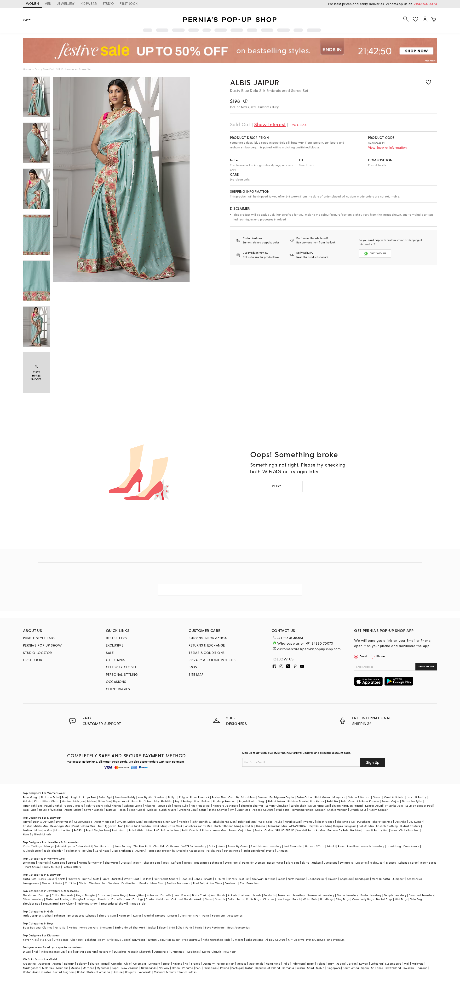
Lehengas (29, 862)
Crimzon (282, 850)
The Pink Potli (142, 846)
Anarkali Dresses (154, 915)
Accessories (414, 878)
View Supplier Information (387, 147)
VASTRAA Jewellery (193, 846)
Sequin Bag (50, 903)
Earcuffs (166, 895)
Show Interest (270, 124)
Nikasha (150, 805)
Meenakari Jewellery (291, 895)
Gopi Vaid (30, 809)
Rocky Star (219, 797)
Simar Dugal (137, 809)
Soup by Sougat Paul (419, 805)
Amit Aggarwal (200, 805)
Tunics (188, 862)
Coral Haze (102, 850)
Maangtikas (136, 895)
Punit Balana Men (83, 825)
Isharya (49, 846)
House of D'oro (315, 846)
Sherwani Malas (52, 883)
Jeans (281, 878)
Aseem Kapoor (378, 809)
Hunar (221, 846)
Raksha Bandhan (86, 951)
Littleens (238, 939)
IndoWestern (110, 883)
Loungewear (31, 883)
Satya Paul (89, 797)
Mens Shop (157, 883)
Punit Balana (202, 801)
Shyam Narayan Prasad (347, 805)
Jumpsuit (398, 878)
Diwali (27, 951)
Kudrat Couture (410, 825)
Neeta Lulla (181, 805)
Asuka (278, 821)
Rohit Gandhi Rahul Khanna (104, 805)
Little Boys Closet (118, 939)
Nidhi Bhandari (54, 850)
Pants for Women (253, 862)
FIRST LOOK (129, 3)
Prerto (270, 850)
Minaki (331, 846)
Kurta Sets (58, 862)
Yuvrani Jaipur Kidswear (164, 939)
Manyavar (339, 797)
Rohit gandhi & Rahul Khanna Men (214, 821)
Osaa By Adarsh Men (241, 797)
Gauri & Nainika (394, 797)
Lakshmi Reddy (95, 939)
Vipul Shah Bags (122, 850)
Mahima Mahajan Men (37, 830)
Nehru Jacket (47, 878)
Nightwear (377, 862)
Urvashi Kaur (358, 809)
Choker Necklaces (157, 899)
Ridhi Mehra (322, 797)
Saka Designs (254, 939)
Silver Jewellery (33, 899)
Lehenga (59, 915)
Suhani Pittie (232, 850)
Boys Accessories (238, 927)
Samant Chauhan (276, 805)
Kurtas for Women (90, 862)
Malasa (152, 809)
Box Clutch (67, 903)
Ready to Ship (51, 866)
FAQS (193, 667)
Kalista (27, 801)
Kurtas (86, 878)
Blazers (232, 878)
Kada (199, 899)
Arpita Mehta (73, 809)
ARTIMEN (247, 825)
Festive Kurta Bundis (134, 883)
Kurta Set (125, 915)
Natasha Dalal (50, 797)
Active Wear (214, 883)
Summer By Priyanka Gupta (276, 797)
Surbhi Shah (298, 805)
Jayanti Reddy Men (375, 830)
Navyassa (138, 939)
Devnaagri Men (60, 825)
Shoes (209, 899)
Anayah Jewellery (372, 846)
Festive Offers (72, 866)
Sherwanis (112, 862)
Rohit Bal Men (247, 821)
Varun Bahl (164, 805)
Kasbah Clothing (387, 825)
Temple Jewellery (395, 895)
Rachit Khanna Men (227, 825)
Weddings (193, 951)
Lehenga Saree (408, 862)
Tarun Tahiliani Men (138, 825)
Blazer (163, 927)
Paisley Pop (214, 850)
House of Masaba (50, 809)
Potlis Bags (253, 899)
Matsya (111, 809)
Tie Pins (146, 878)
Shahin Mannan (337, 809)
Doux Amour (411, 846)
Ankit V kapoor (104, 821)
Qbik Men (159, 825)
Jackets (316, 862)
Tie (242, 883)
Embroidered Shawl (113, 903)
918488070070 (425, 4)
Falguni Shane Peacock (194, 797)
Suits (96, 878)
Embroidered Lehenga (82, 915)
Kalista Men (366, 825)
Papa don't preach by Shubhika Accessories (175, 850)
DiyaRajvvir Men (320, 825)
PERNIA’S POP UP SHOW (42, 645)
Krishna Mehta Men (35, 825)
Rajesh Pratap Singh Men (160, 821)
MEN (48, 3)
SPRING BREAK (284, 830)
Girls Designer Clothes (37, 915)
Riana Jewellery (348, 846)
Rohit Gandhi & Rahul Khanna (360, 801)
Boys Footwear (215, 927)
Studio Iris (282, 809)
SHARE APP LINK (426, 666)
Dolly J (172, 797)
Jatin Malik (175, 825)
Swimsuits (346, 862)
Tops (166, 862)
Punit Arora (119, 830)
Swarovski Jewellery (320, 895)
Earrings (44, 895)
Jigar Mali (243, 809)
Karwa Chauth (211, 951)
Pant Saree (32, 866)
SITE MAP (196, 674)
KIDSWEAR (88, 3)
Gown (137, 862)
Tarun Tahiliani (32, 805)
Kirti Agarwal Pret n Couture (306, 939)
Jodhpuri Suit (317, 878)
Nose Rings (120, 895)
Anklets (232, 895)
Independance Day (53, 951)
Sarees (72, 862)
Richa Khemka (218, 809)
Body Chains (200, 895)
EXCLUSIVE (114, 645)
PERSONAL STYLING (122, 674)
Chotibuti (76, 939)
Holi (36, 951)
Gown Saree (428, 862)
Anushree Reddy (125, 797)
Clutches (268, 899)
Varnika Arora (103, 846)
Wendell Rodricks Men (310, 830)
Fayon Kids (30, 939)
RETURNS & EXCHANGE (207, 645)
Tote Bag (416, 899)
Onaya (377, 797)
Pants (105, 878)
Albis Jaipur (254, 82)
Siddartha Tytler (412, 801)
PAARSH (78, 830)
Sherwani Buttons (263, 878)
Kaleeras (152, 895)
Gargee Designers (344, 825)
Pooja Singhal (71, 797)
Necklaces (29, 895)
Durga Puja (161, 951)
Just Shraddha (293, 846)
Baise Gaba (304, 797)
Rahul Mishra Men (140, 830)
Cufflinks (70, 883)
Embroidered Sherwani (130, 927)
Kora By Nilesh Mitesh (37, 834)
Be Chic (87, 850)
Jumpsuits (330, 862)
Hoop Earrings (134, 899)
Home (27, 69)
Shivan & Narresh (359, 797)
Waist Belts (310, 899)
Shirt (172, 927)
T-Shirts (220, 878)
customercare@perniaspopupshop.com (308, 649)
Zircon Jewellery (347, 895)
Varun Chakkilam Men (405, 830)
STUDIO (108, 3)
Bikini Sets (292, 862)
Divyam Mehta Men (129, 821)
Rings (79, 895)
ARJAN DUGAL (298, 825)
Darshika (400, 821)
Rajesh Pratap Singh (252, 801)
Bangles (90, 895)
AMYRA (139, 850)
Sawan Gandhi (94, 809)
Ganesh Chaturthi (139, 951)
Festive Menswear (178, 883)
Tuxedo (332, 878)
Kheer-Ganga (325, 821)
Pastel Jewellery (371, 895)
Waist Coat (131, 878)
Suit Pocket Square (166, 878)
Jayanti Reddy (416, 797)
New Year (230, 951)
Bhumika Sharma (252, 805)
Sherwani (74, 878)
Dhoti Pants (232, 862)
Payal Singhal (53, 805)
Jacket (152, 927)
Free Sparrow (191, 939)
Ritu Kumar (317, 801)
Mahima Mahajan (73, 801)
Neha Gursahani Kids (216, 939)
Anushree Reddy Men (198, 825)
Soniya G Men (264, 830)
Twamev (308, 821)
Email (363, 656)
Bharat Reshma (382, 821)
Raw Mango (31, 797)
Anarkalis (44, 862)
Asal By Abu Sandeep (152, 797)
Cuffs (55, 895)
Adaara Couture (263, 809)
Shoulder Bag (31, 903)
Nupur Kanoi (121, 801)
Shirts (61, 878)
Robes (198, 878)
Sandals (220, 899)
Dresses (126, 862)
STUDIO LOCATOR (37, 653)
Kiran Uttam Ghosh (46, 801)
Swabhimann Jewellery (266, 846)
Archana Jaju (188, 809)
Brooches (253, 883)
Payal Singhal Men (97, 830)
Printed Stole (137, 903)
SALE (110, 653)
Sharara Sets (152, 862)
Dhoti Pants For (190, 915)
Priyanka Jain (394, 805)
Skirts (305, 862)
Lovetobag (394, 846)
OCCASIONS (116, 682)
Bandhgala (362, 878)
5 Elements (73, 850)
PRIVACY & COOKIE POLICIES (212, 660)
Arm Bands (218, 895)
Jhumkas (103, 899)
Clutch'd (158, 846)
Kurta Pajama (297, 878)
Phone (380, 656)
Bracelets (67, 895)
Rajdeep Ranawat (225, 801)
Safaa (203, 809)
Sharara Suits (107, 915)
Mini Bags (401, 899)
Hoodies (186, 878)
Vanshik (184, 821)
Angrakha (346, 878)
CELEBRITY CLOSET (121, 667)
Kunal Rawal (292, 821)
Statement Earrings (58, 899)
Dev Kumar (416, 821)
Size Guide (297, 125)
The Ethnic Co (346, 821)
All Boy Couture (275, 939)
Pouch (296, 899)
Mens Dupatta (381, 878)
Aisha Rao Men (277, 825)
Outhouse (172, 846)
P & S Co (45, 939)
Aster (212, 846)
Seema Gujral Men (240, 830)
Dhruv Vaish (63, 821)
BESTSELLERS (116, 638)
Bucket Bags (384, 899)
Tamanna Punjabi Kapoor (308, 809)
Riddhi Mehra (276, 801)
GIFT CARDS (115, 660)
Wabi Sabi (265, 821)
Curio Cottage (32, 846)
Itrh (232, 809)
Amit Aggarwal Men (110, 825)
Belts (231, 899)
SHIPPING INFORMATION (208, 638)
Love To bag (123, 846)
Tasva (27, 821)
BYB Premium (336, 939)
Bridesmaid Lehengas (208, 862)
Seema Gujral (390, 801)
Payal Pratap (183, 801)
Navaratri (105, 951)
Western (94, 883)
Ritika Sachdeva (253, 850)
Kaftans (176, 862)
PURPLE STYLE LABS (39, 638)
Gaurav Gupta (74, 805)
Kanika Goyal (374, 805)
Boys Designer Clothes (37, 927)
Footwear (231, 883)
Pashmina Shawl (87, 903)
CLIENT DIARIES (118, 689)
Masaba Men (62, 830)
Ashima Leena (133, 805)
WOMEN (32, 3)
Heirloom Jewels (250, 895)
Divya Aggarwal (318, 805)
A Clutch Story (32, 850)
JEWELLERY (66, 3)
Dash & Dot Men (43, 821)
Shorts (208, 878)
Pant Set (198, 883)
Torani (122, 809)
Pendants (270, 895)
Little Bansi (61, 939)
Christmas (177, 951)
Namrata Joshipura (225, 805)
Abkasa (260, 825)
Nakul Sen (104, 801)
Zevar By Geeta (238, 846)
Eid (70, 951)
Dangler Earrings (84, 899)
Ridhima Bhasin (298, 801)
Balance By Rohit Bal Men (344, 830)
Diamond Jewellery (421, 895)
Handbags (283, 899)
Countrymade (83, 821)
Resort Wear (275, 862)
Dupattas (362, 862)
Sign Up (373, 762)
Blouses (391, 862)
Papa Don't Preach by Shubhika (152, 801)
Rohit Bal (333, 801)
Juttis (240, 899)
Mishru (91, 801)
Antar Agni (105, 797)
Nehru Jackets (89, 927)
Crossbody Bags (363, 899)
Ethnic (83, 883)
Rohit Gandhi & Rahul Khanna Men (204, 830)
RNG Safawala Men (166, 830)
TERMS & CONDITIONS (206, 653)
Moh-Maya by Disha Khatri (74, 846)
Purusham (363, 821)
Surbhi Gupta (168, 809)
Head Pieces (182, 895)
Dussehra (120, 951)
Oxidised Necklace (183, 899)
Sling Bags (343, 899)
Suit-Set (244, 878)
